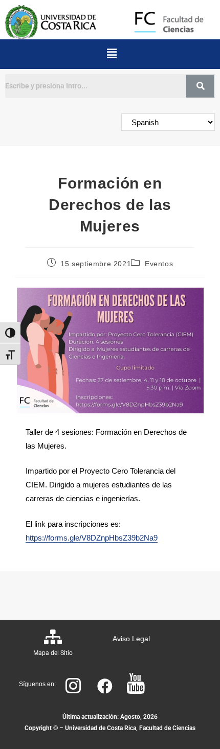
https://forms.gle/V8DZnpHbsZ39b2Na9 (92, 537)
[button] (111, 54)
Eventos (159, 264)
